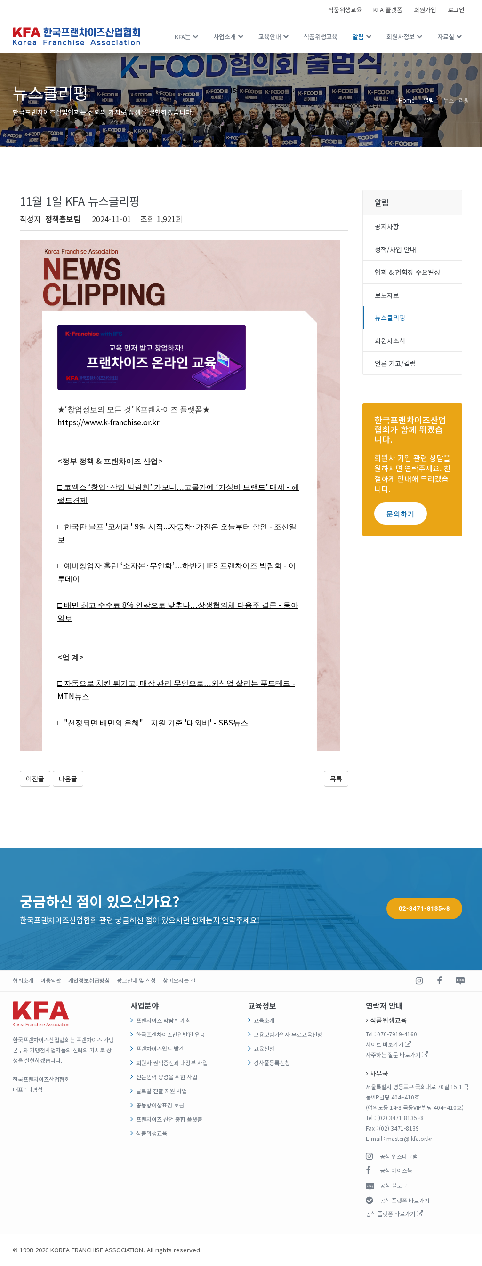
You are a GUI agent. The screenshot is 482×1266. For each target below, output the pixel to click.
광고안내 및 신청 (136, 980)
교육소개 (264, 1020)
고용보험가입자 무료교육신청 (288, 1034)
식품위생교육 (345, 9)
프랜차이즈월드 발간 (160, 1048)
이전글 (35, 778)
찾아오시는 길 (179, 980)
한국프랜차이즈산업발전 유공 (170, 1034)
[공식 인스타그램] (419, 981)
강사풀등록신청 (272, 1063)
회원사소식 (390, 340)
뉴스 (81, 697)
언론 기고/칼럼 (395, 363)
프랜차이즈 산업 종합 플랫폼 (169, 1119)
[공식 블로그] (460, 981)
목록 (336, 778)
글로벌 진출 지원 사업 (161, 1091)
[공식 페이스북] (439, 981)
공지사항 (387, 226)
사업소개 (224, 36)
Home (406, 100)
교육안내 (269, 36)
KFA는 (183, 36)
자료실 (445, 36)
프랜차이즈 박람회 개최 (163, 1020)
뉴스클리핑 (456, 100)
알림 (358, 36)
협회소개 (23, 980)
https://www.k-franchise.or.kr (108, 422)
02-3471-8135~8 (424, 908)
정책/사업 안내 (395, 249)
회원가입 (425, 9)
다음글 (68, 778)
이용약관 (50, 980)
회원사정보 (400, 36)
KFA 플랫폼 (387, 9)
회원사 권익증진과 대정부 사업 (172, 1063)
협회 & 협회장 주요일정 (407, 272)
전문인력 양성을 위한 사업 (166, 1077)
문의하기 (400, 513)
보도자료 (387, 295)
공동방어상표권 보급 (160, 1105)
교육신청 (264, 1048)
